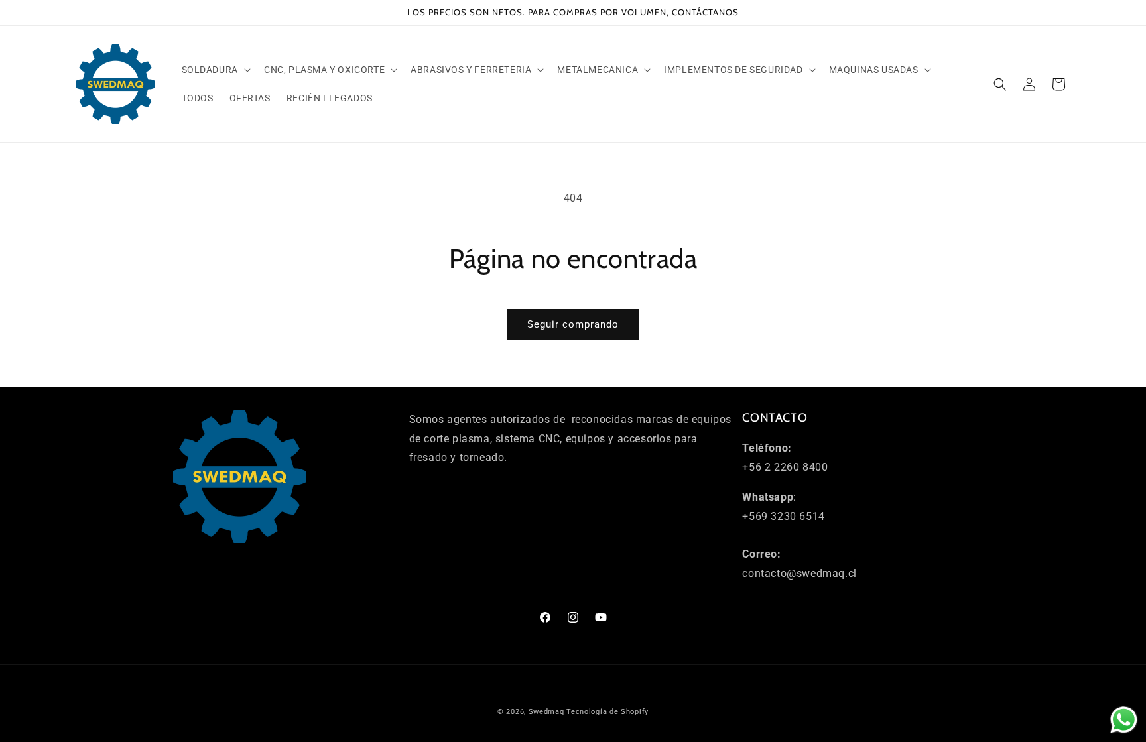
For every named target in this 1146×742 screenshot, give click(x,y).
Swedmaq (546, 712)
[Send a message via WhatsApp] (1123, 719)
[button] (215, 70)
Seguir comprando (573, 324)
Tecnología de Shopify (607, 712)
